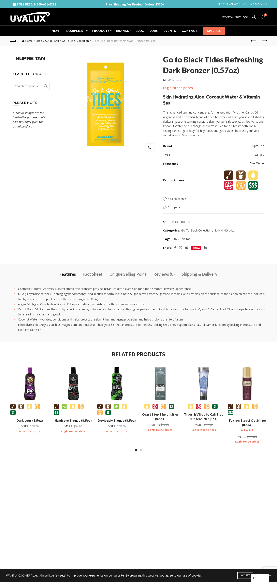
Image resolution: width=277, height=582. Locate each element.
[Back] (13, 41)
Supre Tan (257, 146)
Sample (259, 154)
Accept (245, 575)
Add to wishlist (178, 199)
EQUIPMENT (76, 30)
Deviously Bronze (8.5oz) (117, 420)
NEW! (56, 30)
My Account (258, 4)
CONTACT (190, 30)
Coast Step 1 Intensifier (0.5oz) (160, 417)
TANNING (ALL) (225, 230)
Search (46, 86)
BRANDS (122, 30)
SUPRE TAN (52, 41)
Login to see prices (178, 88)
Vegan (186, 239)
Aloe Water (257, 163)
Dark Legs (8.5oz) (29, 420)
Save (197, 247)
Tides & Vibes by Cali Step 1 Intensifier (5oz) (203, 417)
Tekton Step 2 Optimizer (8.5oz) (247, 423)
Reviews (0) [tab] (164, 274)
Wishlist (265, 15)
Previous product (254, 41)
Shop (39, 41)
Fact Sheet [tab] (93, 274)
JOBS (154, 30)
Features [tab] (68, 274)
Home (29, 41)
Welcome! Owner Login (235, 17)
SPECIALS (214, 30)
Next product (264, 41)
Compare (174, 207)
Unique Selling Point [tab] (128, 274)
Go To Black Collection (75, 41)
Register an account (232, 4)
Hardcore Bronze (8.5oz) (73, 420)
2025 (176, 239)
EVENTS (169, 30)
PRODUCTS (101, 30)
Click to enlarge (150, 147)
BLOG (140, 30)
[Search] (253, 17)
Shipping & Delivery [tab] (199, 274)
